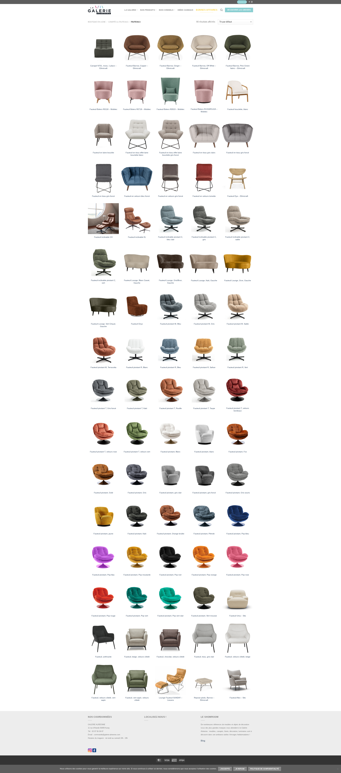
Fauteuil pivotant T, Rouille (170, 408)
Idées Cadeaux (185, 10)
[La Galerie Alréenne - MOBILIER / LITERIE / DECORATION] (99, 10)
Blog (203, 741)
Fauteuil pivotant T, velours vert (137, 452)
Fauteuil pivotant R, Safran (204, 367)
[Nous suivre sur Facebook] (249, 2)
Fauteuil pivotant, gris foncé (204, 493)
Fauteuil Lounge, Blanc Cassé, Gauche (137, 281)
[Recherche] (221, 10)
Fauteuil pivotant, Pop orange (204, 575)
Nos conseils (166, 10)
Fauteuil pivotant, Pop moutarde (137, 575)
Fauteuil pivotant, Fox (238, 452)
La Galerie (130, 10)
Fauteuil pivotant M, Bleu (170, 324)
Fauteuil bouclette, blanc (237, 109)
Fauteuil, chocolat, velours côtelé (170, 657)
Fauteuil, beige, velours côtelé (137, 657)
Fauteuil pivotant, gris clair (170, 493)
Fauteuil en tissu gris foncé (237, 153)
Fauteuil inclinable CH (103, 237)
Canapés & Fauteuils (118, 22)
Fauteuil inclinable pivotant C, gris (204, 238)
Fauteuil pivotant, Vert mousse (204, 616)
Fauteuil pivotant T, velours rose (103, 452)
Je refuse (240, 769)
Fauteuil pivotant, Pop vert (137, 616)
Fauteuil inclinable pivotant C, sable (237, 238)
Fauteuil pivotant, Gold (103, 493)
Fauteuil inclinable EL (137, 237)
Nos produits (147, 10)
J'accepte (225, 769)
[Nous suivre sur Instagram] (252, 2)
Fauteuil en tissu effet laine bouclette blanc (137, 154)
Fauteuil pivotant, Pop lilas (103, 575)
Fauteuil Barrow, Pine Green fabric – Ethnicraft (238, 67)
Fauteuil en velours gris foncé (170, 196)
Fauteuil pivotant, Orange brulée (170, 534)
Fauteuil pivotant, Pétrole (204, 534)
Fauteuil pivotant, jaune (103, 534)
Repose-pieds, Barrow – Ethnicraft (204, 699)
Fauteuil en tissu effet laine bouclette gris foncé (170, 154)
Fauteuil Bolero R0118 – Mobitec (103, 109)
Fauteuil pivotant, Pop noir (170, 575)
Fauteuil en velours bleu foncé (137, 196)
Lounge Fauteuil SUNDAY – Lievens (170, 699)
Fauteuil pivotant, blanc (204, 452)
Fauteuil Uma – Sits (237, 616)
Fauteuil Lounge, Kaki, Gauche (204, 280)
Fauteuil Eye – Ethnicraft (237, 196)
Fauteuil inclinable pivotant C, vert (103, 281)
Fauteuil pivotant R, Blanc (137, 367)
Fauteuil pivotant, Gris (137, 493)
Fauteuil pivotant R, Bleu (170, 367)
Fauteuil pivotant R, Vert (238, 367)
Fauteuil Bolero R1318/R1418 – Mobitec (204, 110)
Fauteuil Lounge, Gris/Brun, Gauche (170, 281)
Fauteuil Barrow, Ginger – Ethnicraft (170, 67)
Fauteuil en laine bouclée (103, 153)
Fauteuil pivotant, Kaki (137, 534)
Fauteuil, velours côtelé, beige (237, 657)
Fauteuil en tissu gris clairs (204, 153)
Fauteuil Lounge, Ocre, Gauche (237, 280)
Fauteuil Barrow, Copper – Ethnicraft (137, 67)
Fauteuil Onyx (137, 324)
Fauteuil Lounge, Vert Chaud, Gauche (103, 325)
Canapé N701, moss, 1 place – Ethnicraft (103, 67)
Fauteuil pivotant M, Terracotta (103, 367)
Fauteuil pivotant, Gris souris (238, 493)
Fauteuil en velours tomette (204, 196)
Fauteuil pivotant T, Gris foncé (103, 408)
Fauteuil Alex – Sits (238, 698)
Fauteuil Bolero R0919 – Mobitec (170, 109)
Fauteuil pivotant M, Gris (204, 324)
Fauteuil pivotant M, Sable (238, 324)
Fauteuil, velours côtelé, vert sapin (103, 699)
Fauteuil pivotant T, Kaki (137, 408)
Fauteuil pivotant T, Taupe (204, 408)
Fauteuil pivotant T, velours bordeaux (237, 409)
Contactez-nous (242, 2)
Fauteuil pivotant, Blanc (170, 452)
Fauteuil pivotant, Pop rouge (103, 616)
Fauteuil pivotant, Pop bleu (237, 534)
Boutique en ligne (97, 22)
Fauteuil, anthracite (103, 657)
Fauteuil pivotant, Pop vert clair (170, 616)
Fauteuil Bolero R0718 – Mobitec (137, 109)
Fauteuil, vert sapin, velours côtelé (137, 699)
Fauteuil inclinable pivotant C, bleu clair (170, 238)
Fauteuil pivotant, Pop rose (237, 575)
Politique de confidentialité (264, 769)
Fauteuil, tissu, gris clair (204, 657)
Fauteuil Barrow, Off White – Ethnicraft (204, 67)
